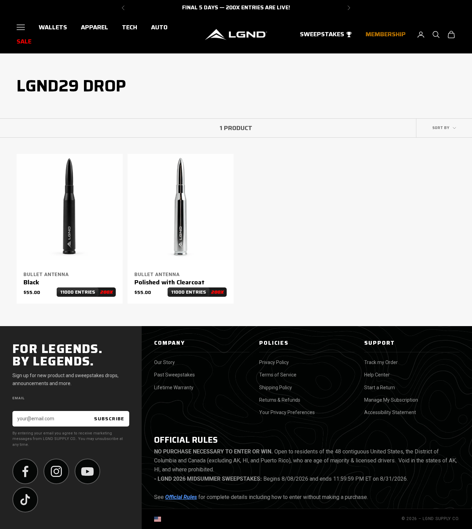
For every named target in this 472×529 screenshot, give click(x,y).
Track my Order (381, 362)
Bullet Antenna (46, 274)
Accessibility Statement (390, 412)
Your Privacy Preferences (287, 412)
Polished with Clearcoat (169, 282)
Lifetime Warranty (173, 387)
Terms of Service (277, 375)
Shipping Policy (275, 387)
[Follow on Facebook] (25, 471)
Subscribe (109, 418)
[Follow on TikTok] (25, 500)
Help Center (377, 375)
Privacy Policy (274, 362)
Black (31, 282)
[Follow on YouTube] (87, 471)
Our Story (164, 362)
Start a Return (379, 387)
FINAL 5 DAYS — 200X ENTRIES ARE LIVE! (236, 7)
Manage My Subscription (391, 400)
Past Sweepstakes (174, 375)
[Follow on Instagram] (56, 471)
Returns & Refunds (279, 400)
